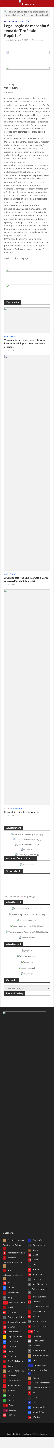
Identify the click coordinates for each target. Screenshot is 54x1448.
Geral (7, 808)
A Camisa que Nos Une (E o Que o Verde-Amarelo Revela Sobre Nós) (26, 579)
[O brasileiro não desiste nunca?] (27, 696)
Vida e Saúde (23, 21)
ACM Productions (39, 1434)
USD (21, 896)
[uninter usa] (28, 58)
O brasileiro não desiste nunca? (21, 812)
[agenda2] (28, 73)
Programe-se (10, 21)
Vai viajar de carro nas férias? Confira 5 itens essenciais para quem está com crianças (25, 343)
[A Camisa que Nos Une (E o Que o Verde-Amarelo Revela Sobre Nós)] (27, 462)
